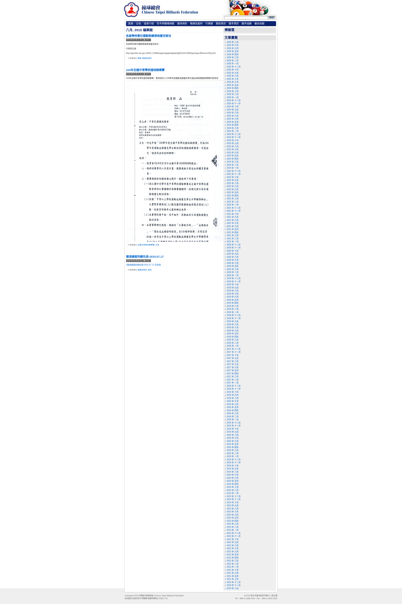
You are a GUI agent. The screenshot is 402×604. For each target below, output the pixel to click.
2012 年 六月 (233, 551)
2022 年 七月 (233, 186)
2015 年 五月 (233, 444)
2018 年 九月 (233, 321)
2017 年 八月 (233, 361)
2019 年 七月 (233, 294)
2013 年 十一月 (234, 499)
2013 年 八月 (233, 508)
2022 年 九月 (233, 180)
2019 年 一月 (233, 312)
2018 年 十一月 (234, 318)
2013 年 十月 (233, 502)
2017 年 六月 (233, 367)
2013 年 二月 (233, 527)
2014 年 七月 (233, 475)
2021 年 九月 (233, 217)
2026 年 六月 (233, 48)
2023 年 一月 (233, 168)
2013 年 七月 (233, 511)
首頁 (130, 23)
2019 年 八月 (233, 290)
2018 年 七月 (233, 327)
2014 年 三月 (233, 487)
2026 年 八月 (233, 42)
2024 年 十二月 (234, 100)
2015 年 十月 (233, 429)
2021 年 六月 (233, 226)
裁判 (150, 270)
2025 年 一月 (233, 97)
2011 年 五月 (233, 576)
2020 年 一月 (233, 275)
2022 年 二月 (233, 201)
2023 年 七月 (233, 149)
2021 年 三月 (233, 235)
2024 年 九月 (233, 109)
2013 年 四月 (233, 521)
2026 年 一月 (233, 63)
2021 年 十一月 (234, 211)
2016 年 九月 (233, 395)
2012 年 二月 (233, 564)
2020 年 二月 (233, 272)
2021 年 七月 (233, 223)
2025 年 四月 (233, 88)
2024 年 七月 (233, 116)
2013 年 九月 (233, 505)
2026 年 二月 (233, 60)
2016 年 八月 (233, 398)
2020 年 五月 (233, 266)
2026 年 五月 (233, 51)
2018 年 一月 (233, 346)
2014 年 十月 (233, 465)
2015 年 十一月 (234, 425)
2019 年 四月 (233, 303)
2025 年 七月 (233, 79)
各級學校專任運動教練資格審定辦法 (148, 35)
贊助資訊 (221, 23)
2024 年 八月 (233, 112)
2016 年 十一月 (234, 389)
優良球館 (259, 23)
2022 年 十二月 (234, 171)
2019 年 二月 (233, 309)
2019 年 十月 (233, 284)
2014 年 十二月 (234, 459)
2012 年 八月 (233, 545)
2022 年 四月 (233, 195)
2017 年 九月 (233, 358)
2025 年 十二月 (234, 66)
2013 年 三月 (233, 524)
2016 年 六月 (233, 404)
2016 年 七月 (233, 401)
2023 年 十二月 (234, 134)
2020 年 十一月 (234, 247)
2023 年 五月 (233, 155)
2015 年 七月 (233, 438)
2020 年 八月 (233, 257)
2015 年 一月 (233, 456)
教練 (139, 58)
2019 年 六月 (233, 297)
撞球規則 (182, 23)
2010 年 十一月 (234, 585)
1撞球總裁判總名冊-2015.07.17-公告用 (143, 265)
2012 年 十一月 (234, 536)
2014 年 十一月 (234, 462)
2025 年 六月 (233, 82)
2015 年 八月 (233, 435)
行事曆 (209, 23)
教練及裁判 (196, 23)
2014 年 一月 (233, 493)
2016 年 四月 (233, 410)
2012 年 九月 (233, 542)
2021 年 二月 (233, 238)
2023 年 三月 (233, 162)
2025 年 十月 (233, 69)
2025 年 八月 (233, 76)
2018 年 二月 (233, 343)
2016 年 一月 (233, 419)
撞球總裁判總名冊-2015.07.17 (145, 256)
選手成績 (247, 23)
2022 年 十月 (233, 177)
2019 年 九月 (233, 287)
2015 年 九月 (233, 432)
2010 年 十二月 (234, 582)
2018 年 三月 (233, 340)
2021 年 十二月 (234, 208)
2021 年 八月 (233, 220)
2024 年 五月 (233, 122)
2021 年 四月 (233, 232)
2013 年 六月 (233, 515)
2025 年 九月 (233, 73)
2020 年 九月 (233, 254)
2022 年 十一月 (234, 174)
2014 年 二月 (233, 490)
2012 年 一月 (233, 567)
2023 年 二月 (233, 165)
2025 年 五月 (233, 85)
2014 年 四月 (233, 484)
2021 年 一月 (233, 241)
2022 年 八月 (233, 183)
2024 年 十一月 (234, 103)
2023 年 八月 (233, 146)
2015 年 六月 (233, 441)
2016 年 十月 (233, 392)
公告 (138, 23)
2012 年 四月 (233, 557)
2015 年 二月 (233, 453)
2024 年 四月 (233, 125)
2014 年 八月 (233, 472)
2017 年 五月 (233, 370)
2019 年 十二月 (234, 278)
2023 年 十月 (233, 140)
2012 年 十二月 (234, 533)
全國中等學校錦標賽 (146, 245)
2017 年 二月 (233, 379)
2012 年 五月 (233, 554)
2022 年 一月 (233, 204)
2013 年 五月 (233, 518)
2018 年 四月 (233, 337)
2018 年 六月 (233, 330)
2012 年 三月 (233, 560)
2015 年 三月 (233, 450)
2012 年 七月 (233, 548)
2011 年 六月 (233, 573)
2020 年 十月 (233, 251)
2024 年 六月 (233, 119)
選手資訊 (234, 23)
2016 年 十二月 (234, 386)
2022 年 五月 (233, 192)
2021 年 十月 (233, 214)
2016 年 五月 (233, 407)
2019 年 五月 (233, 300)
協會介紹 (149, 23)
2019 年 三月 (233, 306)
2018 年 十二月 (234, 315)
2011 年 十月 (233, 570)
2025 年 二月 (233, 94)
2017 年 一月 (233, 382)
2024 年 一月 (233, 131)
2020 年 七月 (233, 260)
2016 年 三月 (233, 413)
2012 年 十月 (233, 539)
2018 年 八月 (233, 324)
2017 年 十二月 (234, 349)
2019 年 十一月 (234, 281)
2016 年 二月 (233, 416)
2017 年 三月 (233, 376)
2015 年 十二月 (234, 422)
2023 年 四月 (233, 159)
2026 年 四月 (233, 54)
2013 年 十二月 (234, 496)
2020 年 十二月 (234, 244)
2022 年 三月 (233, 198)
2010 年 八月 (233, 588)
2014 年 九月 (233, 468)
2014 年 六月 (233, 478)
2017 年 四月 (233, 373)
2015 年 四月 (233, 447)
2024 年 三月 (233, 128)
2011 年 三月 (233, 579)
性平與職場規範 (165, 23)
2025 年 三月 (233, 91)
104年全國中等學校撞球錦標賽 (145, 70)
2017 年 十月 (233, 355)
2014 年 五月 (233, 481)
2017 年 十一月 (234, 352)
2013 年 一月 (233, 530)
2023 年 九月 (233, 143)
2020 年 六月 (233, 263)
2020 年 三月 (233, 269)
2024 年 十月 (233, 106)
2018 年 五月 (233, 333)
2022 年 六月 (233, 189)
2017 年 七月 (233, 364)
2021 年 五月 (233, 229)
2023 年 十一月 (234, 137)
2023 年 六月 (233, 152)
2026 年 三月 (233, 57)
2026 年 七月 (233, 45)
